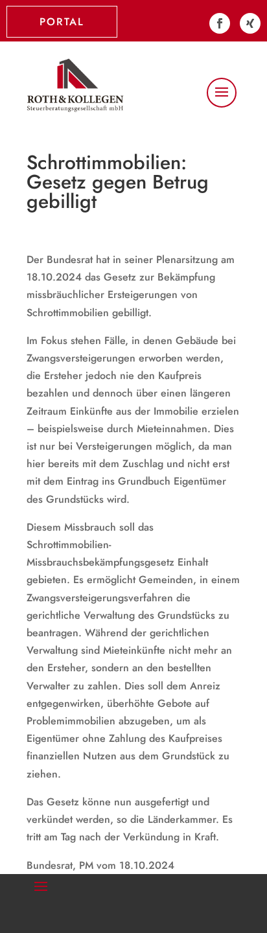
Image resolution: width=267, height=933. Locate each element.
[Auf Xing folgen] (250, 23)
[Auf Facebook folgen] (219, 23)
